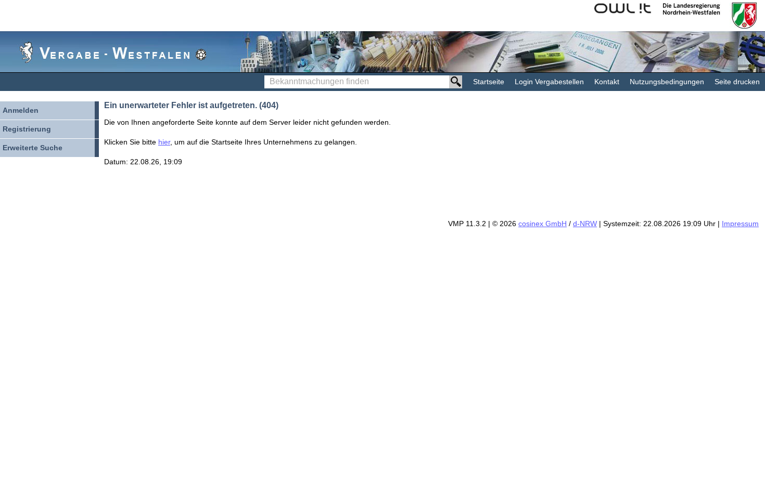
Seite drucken (737, 81)
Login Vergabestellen (549, 81)
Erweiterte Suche (32, 147)
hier (164, 142)
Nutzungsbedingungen (667, 81)
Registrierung (27, 129)
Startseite (488, 81)
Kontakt (606, 81)
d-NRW (585, 223)
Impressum (740, 223)
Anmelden (21, 110)
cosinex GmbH (542, 223)
